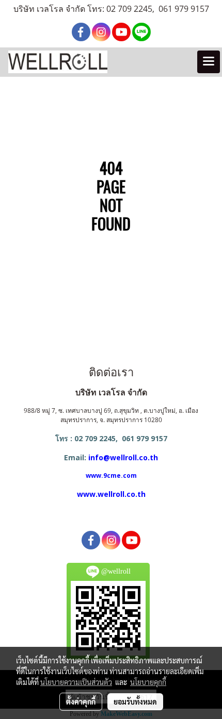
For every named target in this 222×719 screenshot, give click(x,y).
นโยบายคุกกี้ (148, 682)
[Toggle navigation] (208, 62)
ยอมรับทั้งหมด (135, 701)
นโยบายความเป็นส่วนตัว (76, 682)
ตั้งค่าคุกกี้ (81, 701)
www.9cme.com (111, 475)
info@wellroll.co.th (123, 457)
